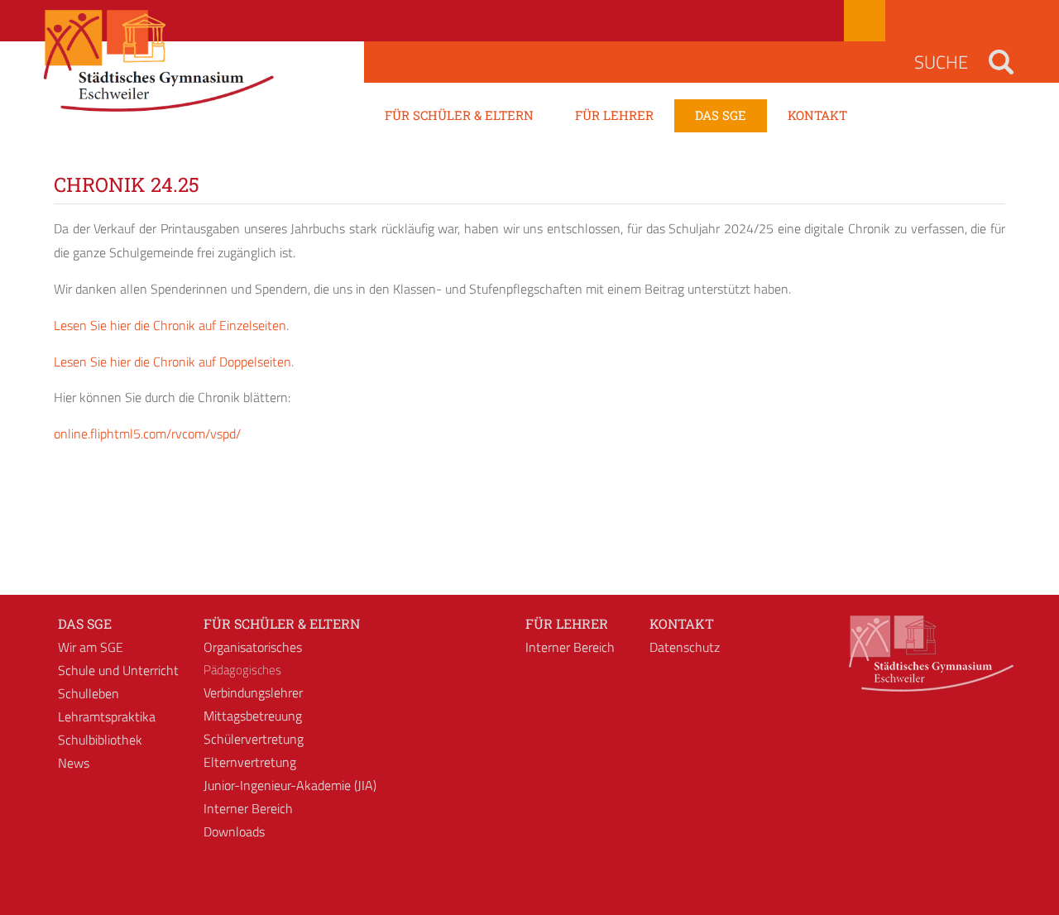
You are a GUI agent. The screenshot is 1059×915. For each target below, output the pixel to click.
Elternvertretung (250, 762)
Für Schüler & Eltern (282, 623)
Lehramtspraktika (107, 716)
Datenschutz (684, 647)
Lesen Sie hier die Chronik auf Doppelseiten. (174, 361)
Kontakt (681, 623)
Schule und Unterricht (118, 670)
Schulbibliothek (100, 740)
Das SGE (85, 623)
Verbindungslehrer (253, 692)
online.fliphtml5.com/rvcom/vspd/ (147, 433)
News (73, 763)
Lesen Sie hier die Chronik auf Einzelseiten (170, 325)
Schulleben (88, 693)
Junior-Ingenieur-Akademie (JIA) (290, 785)
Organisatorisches (253, 647)
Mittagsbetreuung (253, 716)
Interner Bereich (248, 808)
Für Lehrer (566, 623)
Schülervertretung (254, 739)
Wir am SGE (90, 647)
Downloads (234, 831)
